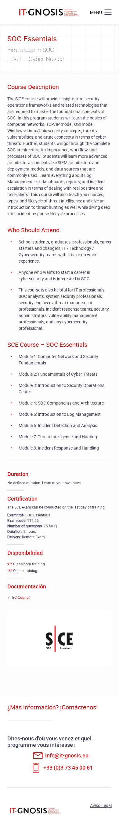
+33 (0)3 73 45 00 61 (68, 767)
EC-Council (21, 597)
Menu (96, 12)
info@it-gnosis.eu (66, 755)
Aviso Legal (101, 805)
